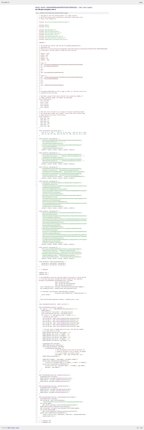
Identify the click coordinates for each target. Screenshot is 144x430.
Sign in (140, 2)
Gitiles (9, 427)
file (66, 13)
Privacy (13, 427)
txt (138, 427)
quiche (37, 7)
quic (80, 7)
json (141, 427)
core (84, 7)
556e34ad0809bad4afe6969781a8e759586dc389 (61, 7)
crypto (89, 7)
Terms (17, 427)
